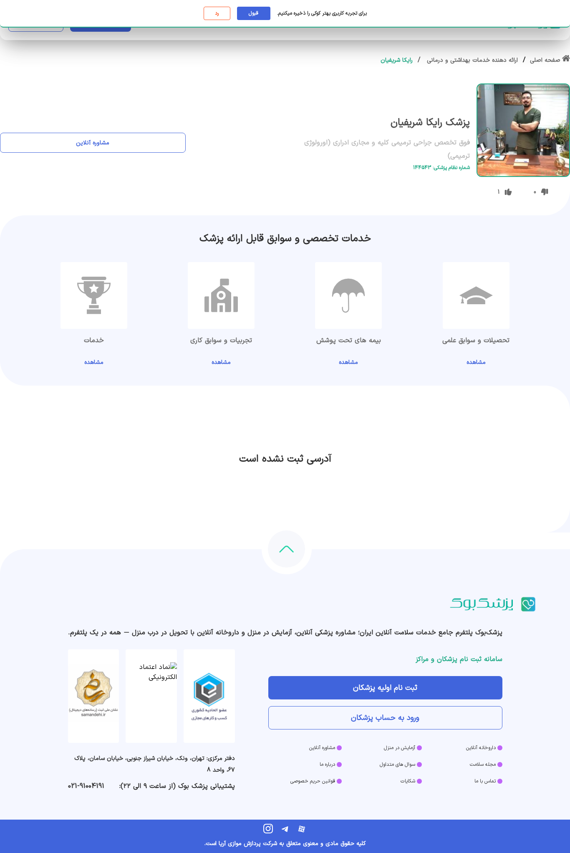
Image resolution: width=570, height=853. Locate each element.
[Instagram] (268, 829)
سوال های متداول (397, 764)
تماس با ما (485, 781)
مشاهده (476, 362)
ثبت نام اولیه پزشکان (385, 688)
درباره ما (327, 764)
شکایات (408, 781)
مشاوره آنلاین (92, 143)
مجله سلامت (483, 764)
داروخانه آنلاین (481, 748)
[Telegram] (285, 829)
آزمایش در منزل (399, 748)
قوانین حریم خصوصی (312, 781)
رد (217, 13)
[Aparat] (302, 829)
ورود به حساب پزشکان (385, 718)
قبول (253, 13)
